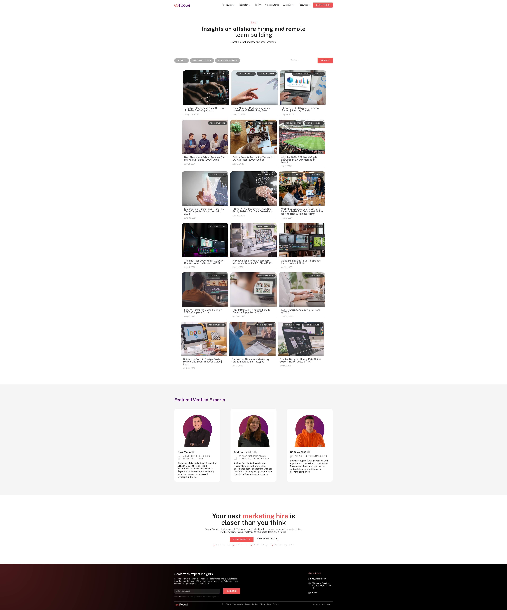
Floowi (315, 592)
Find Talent (226, 604)
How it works (238, 604)
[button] (228, 5)
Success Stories (272, 5)
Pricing (258, 5)
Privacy (275, 604)
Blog (269, 604)
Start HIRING (323, 5)
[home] (184, 5)
